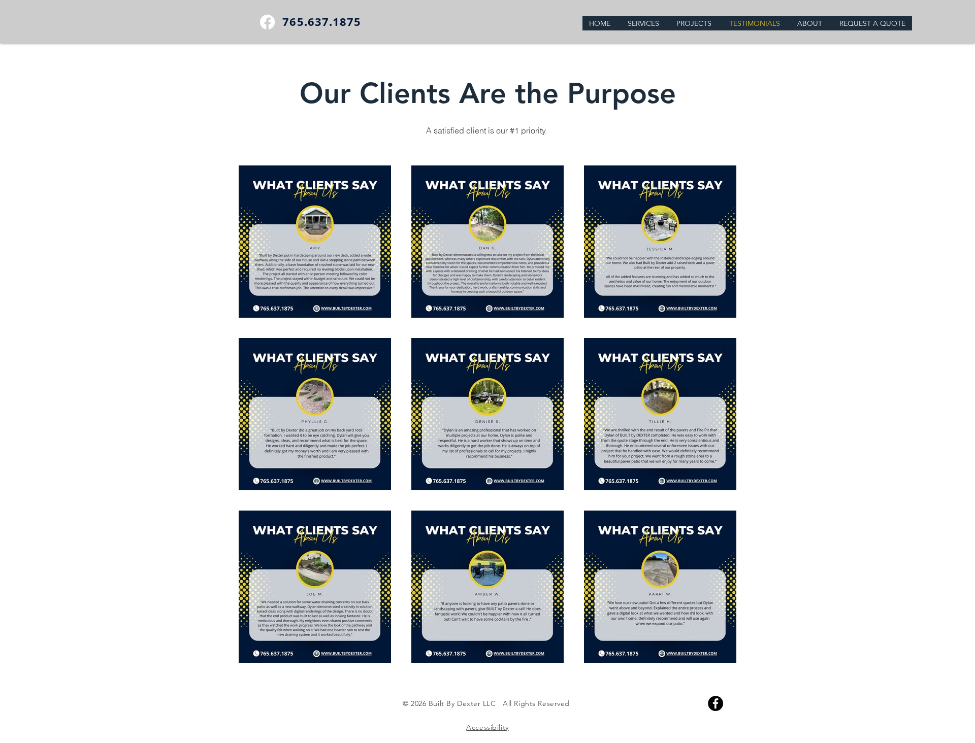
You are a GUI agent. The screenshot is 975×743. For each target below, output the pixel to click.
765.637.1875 (321, 21)
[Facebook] (267, 22)
